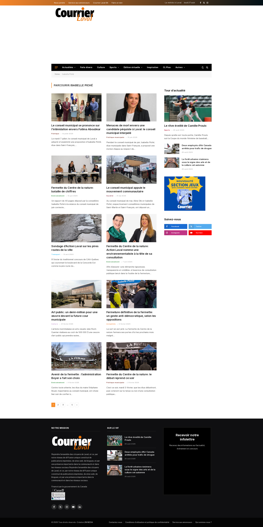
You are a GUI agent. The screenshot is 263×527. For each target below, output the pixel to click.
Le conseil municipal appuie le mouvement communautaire (125, 189)
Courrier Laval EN (100, 3)
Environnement (58, 196)
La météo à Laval (173, 3)
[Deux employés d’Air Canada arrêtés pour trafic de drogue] (171, 149)
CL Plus (167, 67)
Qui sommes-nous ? (203, 522)
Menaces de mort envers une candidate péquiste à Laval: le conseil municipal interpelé (130, 129)
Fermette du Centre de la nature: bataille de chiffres (72, 189)
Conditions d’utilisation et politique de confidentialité (147, 522)
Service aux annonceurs (79, 3)
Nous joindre (59, 3)
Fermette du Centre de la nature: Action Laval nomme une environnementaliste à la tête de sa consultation (129, 252)
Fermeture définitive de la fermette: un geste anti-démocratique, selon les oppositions (131, 316)
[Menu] (56, 67)
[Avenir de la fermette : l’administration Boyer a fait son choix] (76, 356)
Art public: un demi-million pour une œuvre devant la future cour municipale (74, 316)
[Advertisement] (131, 43)
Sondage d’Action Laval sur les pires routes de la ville (74, 248)
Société (109, 196)
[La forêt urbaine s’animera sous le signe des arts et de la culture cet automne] (171, 162)
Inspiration (152, 67)
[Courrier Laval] (75, 14)
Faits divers (86, 67)
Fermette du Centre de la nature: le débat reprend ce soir (129, 376)
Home (57, 74)
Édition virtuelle (132, 67)
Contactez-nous (115, 522)
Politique (55, 134)
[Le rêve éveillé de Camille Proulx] (188, 108)
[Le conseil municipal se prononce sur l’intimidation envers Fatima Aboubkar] (76, 107)
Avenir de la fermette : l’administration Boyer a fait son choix (76, 376)
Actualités (67, 67)
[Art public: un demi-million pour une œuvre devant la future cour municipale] (76, 294)
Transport (55, 254)
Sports (113, 67)
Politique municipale (115, 137)
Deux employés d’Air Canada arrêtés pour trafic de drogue (197, 147)
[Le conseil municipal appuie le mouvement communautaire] (131, 170)
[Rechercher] (207, 67)
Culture (101, 67)
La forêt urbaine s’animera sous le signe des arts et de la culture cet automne (196, 162)
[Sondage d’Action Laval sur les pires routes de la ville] (76, 228)
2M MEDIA (88, 522)
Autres (179, 67)
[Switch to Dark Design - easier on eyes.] (202, 67)
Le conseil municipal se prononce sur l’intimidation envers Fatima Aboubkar (76, 127)
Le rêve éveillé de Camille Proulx (185, 125)
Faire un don (117, 3)
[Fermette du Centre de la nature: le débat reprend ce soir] (131, 356)
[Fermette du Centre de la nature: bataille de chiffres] (76, 170)
